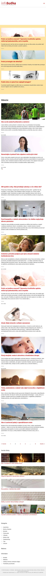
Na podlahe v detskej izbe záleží (10, 489)
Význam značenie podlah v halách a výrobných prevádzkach (19, 514)
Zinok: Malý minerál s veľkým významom (15, 323)
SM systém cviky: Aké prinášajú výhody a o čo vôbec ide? (21, 187)
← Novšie (3, 443)
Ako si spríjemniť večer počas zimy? (11, 463)
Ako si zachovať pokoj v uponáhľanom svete (16, 422)
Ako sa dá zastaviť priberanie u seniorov (15, 122)
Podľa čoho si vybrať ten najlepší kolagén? (16, 82)
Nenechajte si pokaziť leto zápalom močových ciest (19, 154)
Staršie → (42, 443)
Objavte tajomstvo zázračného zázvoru (12, 476)
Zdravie (2, 48)
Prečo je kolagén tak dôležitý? (11, 61)
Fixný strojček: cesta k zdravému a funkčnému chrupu (20, 355)
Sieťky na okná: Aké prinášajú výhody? (12, 502)
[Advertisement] (23, 16)
